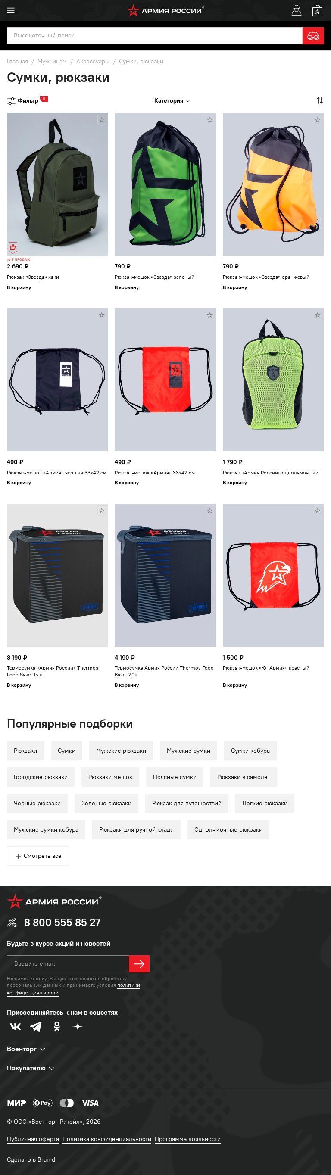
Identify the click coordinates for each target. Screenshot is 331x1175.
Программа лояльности (188, 1139)
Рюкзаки (25, 750)
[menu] (11, 10)
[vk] (15, 1026)
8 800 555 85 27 (62, 922)
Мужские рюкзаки (121, 750)
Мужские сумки (188, 750)
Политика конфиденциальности (106, 1139)
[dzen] (77, 1026)
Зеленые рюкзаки (106, 803)
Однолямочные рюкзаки (228, 829)
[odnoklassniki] (57, 1026)
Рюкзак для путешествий (187, 803)
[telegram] (36, 1026)
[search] (313, 35)
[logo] (166, 10)
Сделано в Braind (31, 1159)
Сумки (66, 750)
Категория (168, 100)
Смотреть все (43, 856)
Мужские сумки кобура (46, 829)
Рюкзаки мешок (110, 777)
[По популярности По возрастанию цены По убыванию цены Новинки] (319, 100)
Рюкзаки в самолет (243, 777)
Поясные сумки (175, 777)
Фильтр (28, 100)
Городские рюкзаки (41, 777)
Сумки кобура (250, 750)
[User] (296, 10)
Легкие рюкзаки (264, 803)
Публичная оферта (33, 1139)
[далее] (139, 963)
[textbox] (155, 35)
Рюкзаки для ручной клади (136, 829)
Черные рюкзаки (37, 803)
